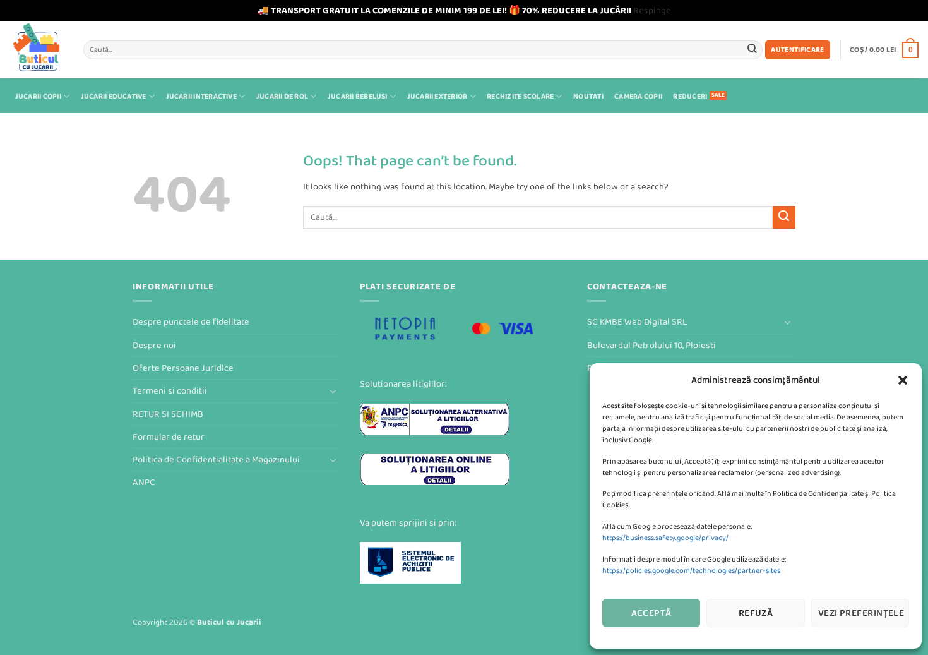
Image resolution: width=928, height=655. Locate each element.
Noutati (588, 96)
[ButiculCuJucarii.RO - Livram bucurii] (36, 49)
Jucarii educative (113, 96)
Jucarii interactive (201, 96)
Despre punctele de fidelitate (191, 322)
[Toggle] (333, 391)
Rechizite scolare (520, 96)
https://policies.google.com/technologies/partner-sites (691, 571)
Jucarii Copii (38, 96)
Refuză (756, 613)
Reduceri (690, 96)
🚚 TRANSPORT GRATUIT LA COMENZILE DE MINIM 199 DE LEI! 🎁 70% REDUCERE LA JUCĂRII (444, 10)
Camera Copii (638, 96)
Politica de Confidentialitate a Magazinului (216, 459)
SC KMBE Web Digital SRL (637, 322)
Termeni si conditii (170, 390)
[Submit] (752, 49)
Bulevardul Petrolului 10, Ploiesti (651, 345)
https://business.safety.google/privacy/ (665, 538)
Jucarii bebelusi (358, 96)
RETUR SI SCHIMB (168, 414)
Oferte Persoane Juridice (183, 368)
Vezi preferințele (861, 613)
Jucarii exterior (437, 96)
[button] (902, 380)
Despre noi (154, 345)
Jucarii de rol (282, 96)
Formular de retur (169, 437)
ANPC (144, 482)
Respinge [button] (652, 10)
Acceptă (651, 613)
